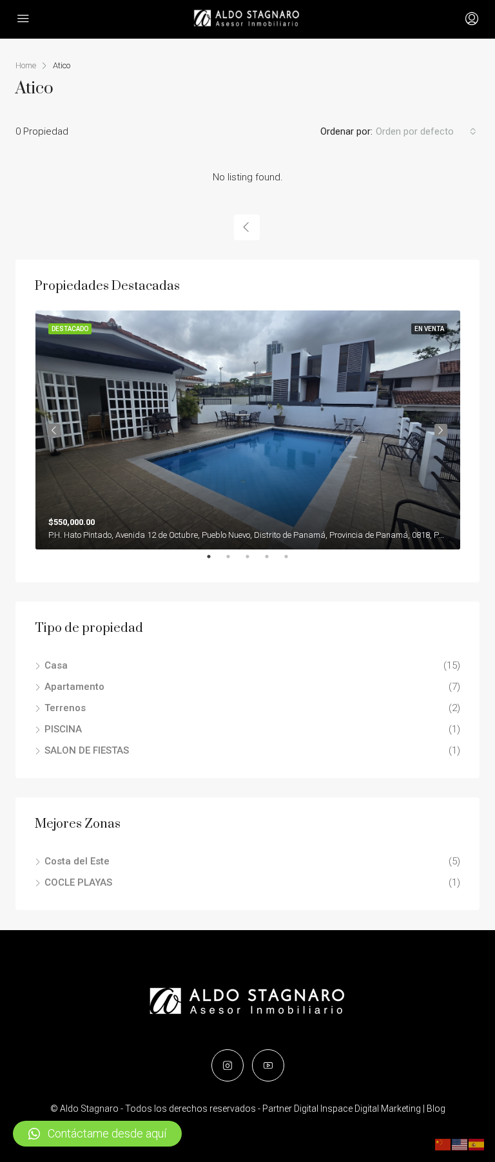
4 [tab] (273, 561)
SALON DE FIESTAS (86, 750)
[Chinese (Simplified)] (443, 1144)
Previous (54, 430)
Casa (56, 665)
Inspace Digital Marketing (370, 1108)
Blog (436, 1108)
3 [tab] (254, 561)
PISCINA (63, 729)
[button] (97, 1134)
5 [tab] (292, 561)
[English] (460, 1144)
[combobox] (426, 131)
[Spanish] (477, 1144)
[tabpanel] (247, 429)
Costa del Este (77, 861)
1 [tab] (215, 561)
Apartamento (74, 686)
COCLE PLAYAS (78, 882)
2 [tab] (234, 561)
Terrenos (65, 708)
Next (440, 430)
